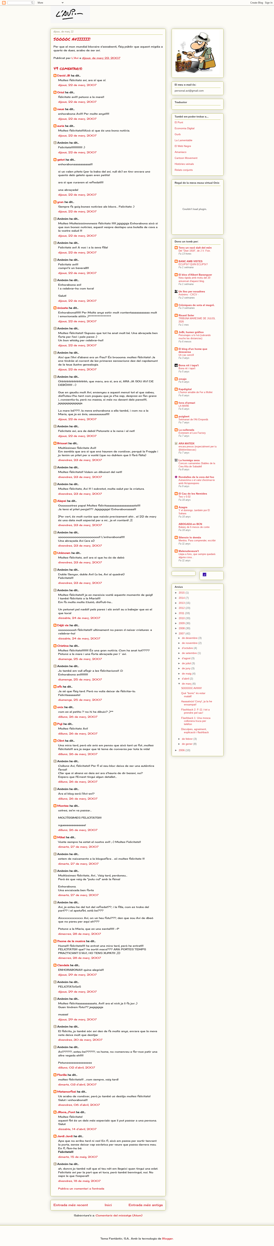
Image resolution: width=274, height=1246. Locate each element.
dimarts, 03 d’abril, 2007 (77, 1084)
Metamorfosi (66, 1091)
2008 (182, 628)
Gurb (178, 134)
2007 (182, 633)
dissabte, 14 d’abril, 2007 (77, 1129)
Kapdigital (185, 389)
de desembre (190, 637)
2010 (182, 618)
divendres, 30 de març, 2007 (80, 1039)
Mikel (61, 837)
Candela (63, 965)
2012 (182, 607)
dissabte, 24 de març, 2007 (79, 617)
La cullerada (186, 429)
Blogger (167, 1238)
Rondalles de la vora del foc (196, 477)
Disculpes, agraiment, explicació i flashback (195, 731)
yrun (60, 201)
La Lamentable (183, 140)
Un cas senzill (186, 355)
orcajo (183, 378)
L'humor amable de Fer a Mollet (195, 392)
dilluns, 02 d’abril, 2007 (76, 1067)
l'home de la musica (71, 941)
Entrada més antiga (146, 1205)
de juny (186, 668)
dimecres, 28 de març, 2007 (79, 933)
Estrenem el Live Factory (192, 432)
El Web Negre (183, 146)
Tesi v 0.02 (184, 496)
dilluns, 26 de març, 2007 (77, 716)
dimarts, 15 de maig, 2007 (78, 1156)
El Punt (179, 122)
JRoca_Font (66, 1112)
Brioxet (62, 443)
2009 (182, 623)
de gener (187, 743)
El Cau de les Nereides (193, 493)
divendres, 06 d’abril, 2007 (79, 1104)
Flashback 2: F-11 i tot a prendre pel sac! (195, 711)
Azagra (183, 507)
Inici (108, 1205)
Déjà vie (63, 625)
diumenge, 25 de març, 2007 (80, 658)
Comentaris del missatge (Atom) (119, 1215)
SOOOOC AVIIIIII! (191, 688)
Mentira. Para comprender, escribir (197, 540)
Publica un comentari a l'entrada (81, 1188)
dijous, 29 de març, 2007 (77, 974)
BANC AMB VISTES (190, 261)
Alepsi (61, 500)
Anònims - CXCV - (189, 294)
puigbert (184, 416)
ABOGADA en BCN (190, 523)
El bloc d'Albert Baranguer (195, 274)
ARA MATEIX (186, 443)
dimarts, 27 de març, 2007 (78, 846)
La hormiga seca (189, 460)
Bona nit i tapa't (189, 365)
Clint (60, 740)
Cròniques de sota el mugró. (197, 305)
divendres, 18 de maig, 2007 (79, 1180)
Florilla (62, 1074)
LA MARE (184, 405)
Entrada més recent (70, 1205)
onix (60, 707)
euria (60, 125)
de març (187, 683)
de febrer (187, 738)
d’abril (186, 678)
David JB (63, 75)
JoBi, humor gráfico (191, 332)
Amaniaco (180, 151)
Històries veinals (184, 163)
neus (60, 109)
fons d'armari (187, 402)
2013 (182, 602)
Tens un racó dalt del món (195, 247)
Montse (63, 805)
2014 (182, 597)
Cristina (63, 645)
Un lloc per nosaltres (192, 291)
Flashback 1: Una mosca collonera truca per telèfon (195, 721)
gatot (61, 159)
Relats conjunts (184, 169)
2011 (182, 613)
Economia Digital (184, 128)
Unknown (63, 552)
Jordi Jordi (65, 1136)
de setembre (190, 653)
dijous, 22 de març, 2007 (77, 85)
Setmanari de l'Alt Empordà (193, 419)
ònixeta (62, 307)
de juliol (187, 663)
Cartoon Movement (186, 157)
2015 (182, 592)
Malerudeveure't (189, 551)
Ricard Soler (186, 315)
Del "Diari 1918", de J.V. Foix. (195, 250)
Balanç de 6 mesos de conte (194, 527)
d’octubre (188, 647)
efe (59, 686)
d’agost (186, 658)
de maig (187, 673)
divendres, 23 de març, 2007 (80, 460)
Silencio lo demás (190, 537)
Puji (59, 723)
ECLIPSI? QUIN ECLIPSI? (193, 264)
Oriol (60, 92)
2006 (182, 750)
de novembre (190, 642)
